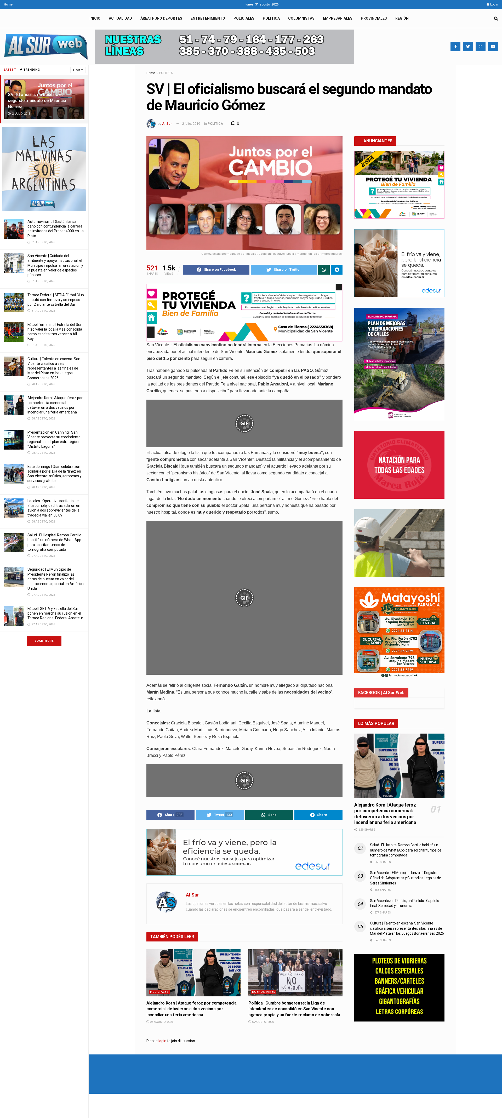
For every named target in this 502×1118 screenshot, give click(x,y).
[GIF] (244, 446)
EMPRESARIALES (337, 18)
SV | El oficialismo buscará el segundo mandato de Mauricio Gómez (37, 100)
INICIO (94, 18)
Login (493, 4)
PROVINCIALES (374, 18)
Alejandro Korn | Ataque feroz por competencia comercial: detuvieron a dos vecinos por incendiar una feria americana (191, 1009)
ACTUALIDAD (120, 18)
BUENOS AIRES (263, 992)
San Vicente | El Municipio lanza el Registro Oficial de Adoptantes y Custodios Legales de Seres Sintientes (405, 878)
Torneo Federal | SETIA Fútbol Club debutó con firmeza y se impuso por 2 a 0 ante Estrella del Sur (55, 300)
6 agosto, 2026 (262, 1022)
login (162, 1041)
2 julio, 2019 (191, 124)
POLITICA (271, 18)
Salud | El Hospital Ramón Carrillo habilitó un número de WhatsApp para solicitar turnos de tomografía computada (405, 850)
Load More (44, 641)
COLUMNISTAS (301, 18)
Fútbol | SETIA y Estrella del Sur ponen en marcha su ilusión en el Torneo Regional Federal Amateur (55, 613)
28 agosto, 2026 (161, 1022)
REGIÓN (402, 18)
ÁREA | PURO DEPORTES (161, 18)
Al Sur (167, 124)
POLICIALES (243, 18)
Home (8, 4)
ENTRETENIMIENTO (208, 18)
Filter (76, 70)
